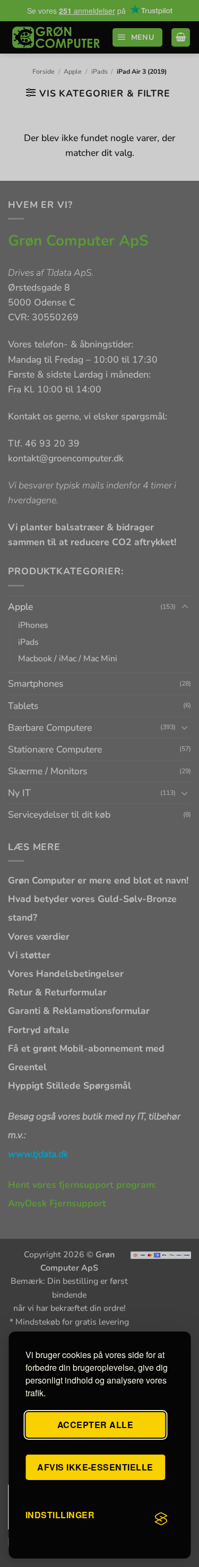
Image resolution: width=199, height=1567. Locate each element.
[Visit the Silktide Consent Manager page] (161, 1519)
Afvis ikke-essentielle (95, 1467)
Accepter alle (95, 1425)
